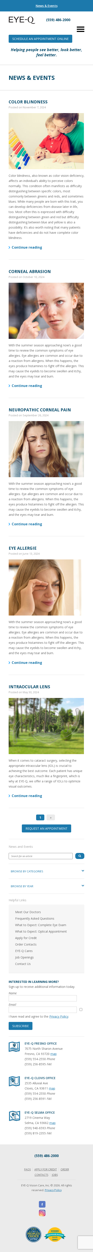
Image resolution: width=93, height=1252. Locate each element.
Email (12, 1005)
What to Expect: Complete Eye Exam (40, 925)
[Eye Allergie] (46, 587)
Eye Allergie (23, 548)
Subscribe (20, 1026)
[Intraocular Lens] (46, 726)
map (53, 1054)
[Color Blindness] (46, 141)
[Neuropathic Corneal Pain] (46, 449)
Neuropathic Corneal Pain (40, 410)
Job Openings (24, 957)
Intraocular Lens (29, 687)
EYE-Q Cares (24, 951)
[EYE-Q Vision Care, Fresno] (22, 22)
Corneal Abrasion (30, 271)
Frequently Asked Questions (34, 918)
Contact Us (23, 964)
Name (13, 993)
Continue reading (27, 247)
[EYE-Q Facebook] (42, 1204)
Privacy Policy (58, 1016)
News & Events (47, 6)
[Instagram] (42, 1212)
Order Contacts (26, 944)
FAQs (27, 1169)
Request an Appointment (46, 828)
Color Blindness (28, 102)
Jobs (55, 1175)
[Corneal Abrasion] (46, 311)
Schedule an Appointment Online (40, 39)
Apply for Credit (26, 938)
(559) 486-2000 (46, 1155)
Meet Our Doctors (28, 912)
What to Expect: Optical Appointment (41, 931)
